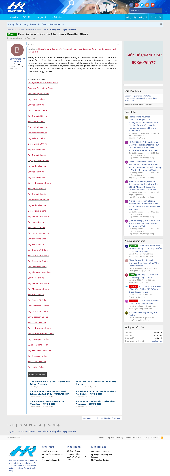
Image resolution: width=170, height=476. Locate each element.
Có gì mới (41, 17)
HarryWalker (142, 98)
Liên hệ (102, 437)
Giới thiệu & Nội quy (137, 138)
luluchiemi (81, 387)
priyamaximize (131, 98)
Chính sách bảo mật (133, 437)
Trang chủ (13, 17)
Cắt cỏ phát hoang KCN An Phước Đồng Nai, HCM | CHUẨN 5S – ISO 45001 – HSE (145, 248)
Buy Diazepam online (37, 356)
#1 (119, 44)
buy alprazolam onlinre (38, 160)
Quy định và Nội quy (115, 437)
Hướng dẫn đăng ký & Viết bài (141, 270)
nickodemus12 (36, 397)
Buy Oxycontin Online (38, 261)
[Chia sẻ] (115, 44)
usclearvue (129, 96)
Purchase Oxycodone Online (41, 88)
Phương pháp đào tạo (137, 297)
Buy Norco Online (36, 277)
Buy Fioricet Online (36, 149)
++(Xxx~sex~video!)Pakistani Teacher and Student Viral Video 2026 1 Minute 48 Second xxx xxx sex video (144, 204)
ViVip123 (147, 96)
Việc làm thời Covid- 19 (100, 451)
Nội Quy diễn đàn (73, 451)
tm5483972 (129, 101)
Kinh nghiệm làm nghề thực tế (141, 256)
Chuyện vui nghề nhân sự (139, 320)
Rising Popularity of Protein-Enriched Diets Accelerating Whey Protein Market (144, 263)
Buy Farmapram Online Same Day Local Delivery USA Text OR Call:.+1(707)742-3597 (49, 392)
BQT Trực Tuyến (133, 90)
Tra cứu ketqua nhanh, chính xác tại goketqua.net (144, 302)
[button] (48, 17)
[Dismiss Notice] (161, 24)
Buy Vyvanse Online (37, 188)
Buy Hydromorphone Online (41, 333)
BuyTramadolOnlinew (17, 38)
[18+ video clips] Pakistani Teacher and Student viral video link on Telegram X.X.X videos (144, 223)
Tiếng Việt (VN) (15, 437)
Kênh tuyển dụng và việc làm (140, 308)
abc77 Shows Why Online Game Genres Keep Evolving (96, 382)
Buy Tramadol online (37, 155)
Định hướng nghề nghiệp (139, 282)
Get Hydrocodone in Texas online (43, 82)
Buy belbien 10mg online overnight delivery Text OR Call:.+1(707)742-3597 (96, 392)
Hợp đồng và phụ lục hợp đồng (141, 158)
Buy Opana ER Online (38, 249)
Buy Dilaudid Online (37, 322)
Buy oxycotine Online (38, 238)
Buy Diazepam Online (38, 316)
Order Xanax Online (37, 210)
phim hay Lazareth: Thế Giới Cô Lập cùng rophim (143, 276)
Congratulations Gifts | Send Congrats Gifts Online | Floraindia (50, 382)
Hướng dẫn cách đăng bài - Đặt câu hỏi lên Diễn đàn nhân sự (36, 24)
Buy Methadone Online (38, 216)
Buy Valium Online (36, 121)
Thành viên (57, 17)
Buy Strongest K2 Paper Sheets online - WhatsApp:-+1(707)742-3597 (47, 402)
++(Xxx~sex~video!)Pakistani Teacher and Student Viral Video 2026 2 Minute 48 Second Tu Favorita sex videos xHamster (143, 185)
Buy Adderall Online (37, 166)
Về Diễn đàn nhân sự (50, 451)
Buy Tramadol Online (37, 116)
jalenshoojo (138, 96)
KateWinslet (153, 98)
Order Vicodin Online (37, 127)
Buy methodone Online (38, 233)
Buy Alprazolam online (38, 199)
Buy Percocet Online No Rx (40, 350)
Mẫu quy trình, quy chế (51, 460)
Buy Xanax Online (36, 104)
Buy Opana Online (36, 227)
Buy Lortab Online (36, 99)
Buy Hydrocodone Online (39, 183)
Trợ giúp (146, 437)
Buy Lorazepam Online (38, 93)
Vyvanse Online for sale (38, 344)
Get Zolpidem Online (37, 110)
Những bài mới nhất (135, 240)
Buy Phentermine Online (39, 272)
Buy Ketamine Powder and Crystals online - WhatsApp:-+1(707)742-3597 (95, 402)
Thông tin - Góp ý (73, 454)
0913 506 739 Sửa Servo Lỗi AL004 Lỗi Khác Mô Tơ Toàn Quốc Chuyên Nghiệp (145, 289)
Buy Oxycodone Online (38, 255)
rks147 (34, 387)
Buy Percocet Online (37, 266)
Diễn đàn (27, 17)
